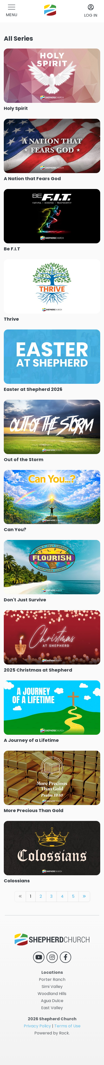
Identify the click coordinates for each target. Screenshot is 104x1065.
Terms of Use (67, 1026)
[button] (11, 11)
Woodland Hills (52, 994)
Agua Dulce (52, 1001)
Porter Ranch (52, 979)
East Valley (52, 1008)
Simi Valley (52, 986)
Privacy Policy (37, 1026)
